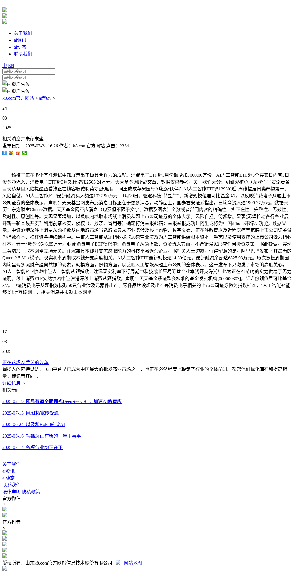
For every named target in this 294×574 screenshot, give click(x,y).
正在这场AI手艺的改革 (25, 362)
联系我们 (11, 484)
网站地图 (133, 562)
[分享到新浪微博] (18, 153)
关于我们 (11, 464)
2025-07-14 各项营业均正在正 (32, 447)
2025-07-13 (30, 413)
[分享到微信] (24, 153)
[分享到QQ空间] (11, 153)
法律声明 (11, 491)
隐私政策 (31, 491)
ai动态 (45, 98)
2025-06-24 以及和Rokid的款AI (33, 424)
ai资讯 (8, 471)
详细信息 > (14, 383)
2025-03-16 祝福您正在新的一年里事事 (41, 436)
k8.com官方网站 (18, 98)
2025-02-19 (62, 401)
